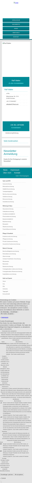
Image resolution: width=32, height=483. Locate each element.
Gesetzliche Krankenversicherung (11, 244)
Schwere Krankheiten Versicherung (12, 259)
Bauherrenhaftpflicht (8, 219)
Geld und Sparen (7, 278)
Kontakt (16, 37)
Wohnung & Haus (7, 206)
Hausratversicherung (8, 209)
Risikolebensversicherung (9, 254)
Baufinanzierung (7, 221)
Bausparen (5, 224)
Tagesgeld (5, 291)
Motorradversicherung (8, 186)
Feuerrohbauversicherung (9, 229)
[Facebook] (16, 8)
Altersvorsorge (6, 256)
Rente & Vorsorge (7, 248)
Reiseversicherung (7, 199)
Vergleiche (16, 20)
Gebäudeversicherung (8, 211)
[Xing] (16, 16)
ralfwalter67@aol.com (12, 104)
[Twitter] (16, 13)
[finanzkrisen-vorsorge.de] (16, 2)
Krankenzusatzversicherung (10, 236)
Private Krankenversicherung (10, 241)
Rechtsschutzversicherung (9, 194)
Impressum (14, 170)
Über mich (16, 32)
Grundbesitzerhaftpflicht (9, 214)
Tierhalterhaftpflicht (8, 191)
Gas (4, 284)
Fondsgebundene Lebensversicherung (12, 269)
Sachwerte (16, 24)
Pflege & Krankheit (8, 233)
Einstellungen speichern (7, 474)
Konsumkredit (6, 294)
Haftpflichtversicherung (8, 189)
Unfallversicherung (7, 196)
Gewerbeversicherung (8, 201)
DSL (4, 286)
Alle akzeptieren (19, 474)
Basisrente (5, 264)
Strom (4, 281)
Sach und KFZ (6, 181)
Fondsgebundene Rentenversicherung (12, 271)
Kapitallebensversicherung (9, 274)
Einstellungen (14, 311)
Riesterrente (6, 261)
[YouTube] (23, 107)
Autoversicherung (7, 184)
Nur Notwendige (5, 311)
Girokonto (5, 289)
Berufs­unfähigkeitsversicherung (11, 251)
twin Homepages (22, 176)
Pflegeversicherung (8, 239)
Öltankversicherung (8, 226)
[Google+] (16, 10)
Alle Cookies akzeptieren (7, 313)
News (16, 28)
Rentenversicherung (8, 266)
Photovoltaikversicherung (9, 216)
